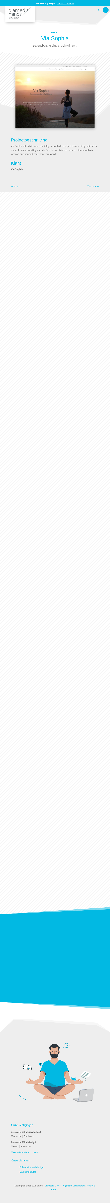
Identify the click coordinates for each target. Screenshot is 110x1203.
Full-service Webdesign (31, 1167)
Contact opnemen (65, 3)
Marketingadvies (27, 1172)
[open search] (99, 10)
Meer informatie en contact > (25, 1152)
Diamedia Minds (53, 1185)
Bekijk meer (55, 899)
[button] (94, 96)
